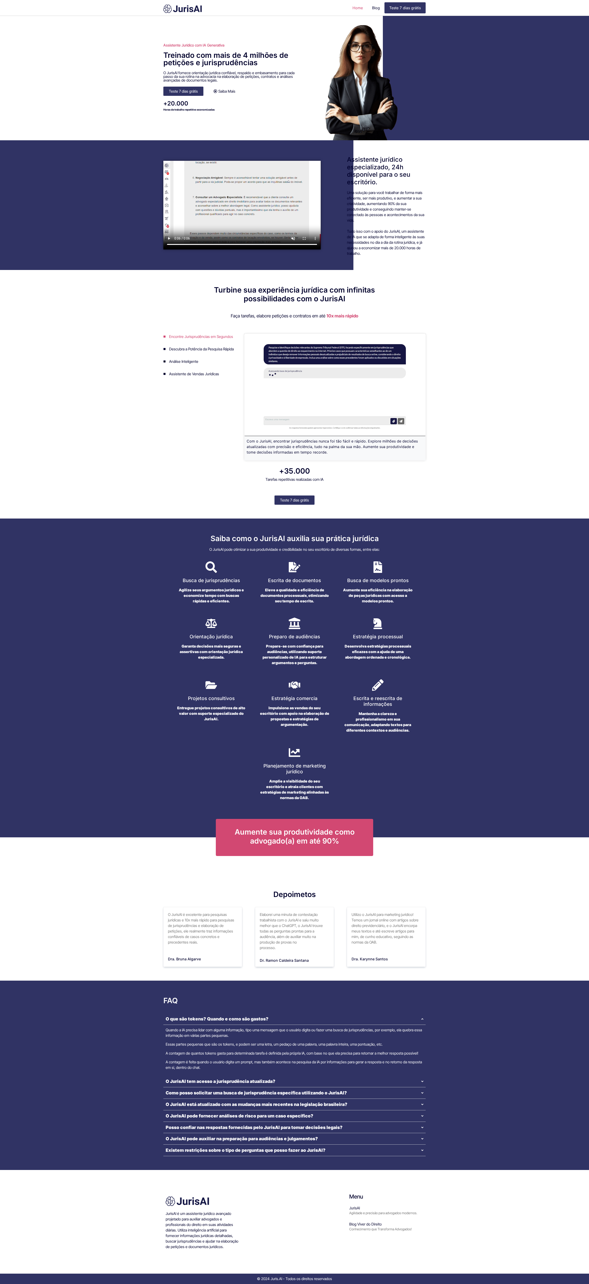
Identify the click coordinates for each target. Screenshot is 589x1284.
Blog (376, 8)
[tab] (202, 336)
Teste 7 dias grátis (405, 8)
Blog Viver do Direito (365, 1224)
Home (357, 8)
